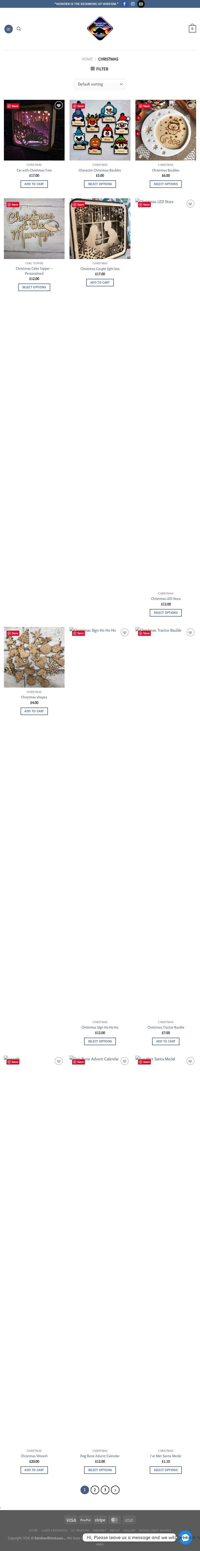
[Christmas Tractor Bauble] (165, 822)
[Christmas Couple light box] (100, 228)
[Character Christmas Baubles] (100, 130)
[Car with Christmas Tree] (34, 130)
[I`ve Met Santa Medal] (165, 1251)
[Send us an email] (141, 4)
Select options (100, 184)
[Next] (115, 1490)
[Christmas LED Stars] (165, 393)
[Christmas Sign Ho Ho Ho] (100, 822)
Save (15, 106)
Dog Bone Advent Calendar (100, 1456)
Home (87, 59)
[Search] (19, 29)
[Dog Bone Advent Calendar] (100, 1251)
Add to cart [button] (34, 184)
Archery (99, 1530)
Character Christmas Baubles (100, 170)
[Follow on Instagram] (132, 4)
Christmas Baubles (165, 170)
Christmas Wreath (34, 1456)
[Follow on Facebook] (124, 4)
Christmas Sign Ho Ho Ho (100, 1027)
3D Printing (80, 1530)
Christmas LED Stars (166, 598)
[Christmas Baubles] (165, 130)
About (115, 1530)
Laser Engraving (54, 1530)
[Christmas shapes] (34, 657)
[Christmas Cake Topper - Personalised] (34, 228)
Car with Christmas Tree (34, 170)
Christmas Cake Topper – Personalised (34, 271)
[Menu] (8, 29)
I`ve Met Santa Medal (165, 1456)
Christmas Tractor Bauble (165, 1027)
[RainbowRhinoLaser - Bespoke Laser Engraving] (100, 29)
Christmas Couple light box (100, 268)
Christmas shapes (34, 697)
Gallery (129, 1530)
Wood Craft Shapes (155, 1530)
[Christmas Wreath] (34, 1251)
